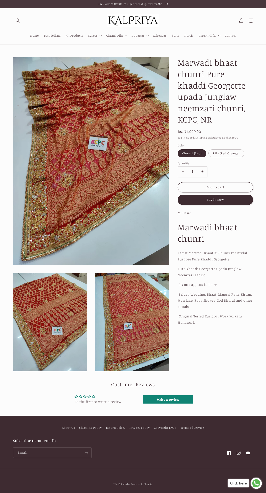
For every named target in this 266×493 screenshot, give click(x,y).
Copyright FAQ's (165, 427)
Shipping (201, 137)
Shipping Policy (90, 427)
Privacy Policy (139, 427)
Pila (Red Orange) (226, 153)
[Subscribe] (86, 452)
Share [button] (187, 213)
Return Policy (115, 427)
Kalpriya (126, 484)
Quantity (183, 163)
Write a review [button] (168, 399)
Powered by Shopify (142, 484)
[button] (18, 20)
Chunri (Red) (192, 153)
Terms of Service (192, 427)
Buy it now (215, 200)
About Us (68, 427)
